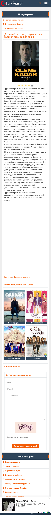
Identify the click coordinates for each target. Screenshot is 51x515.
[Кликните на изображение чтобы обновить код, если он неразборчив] (25, 426)
